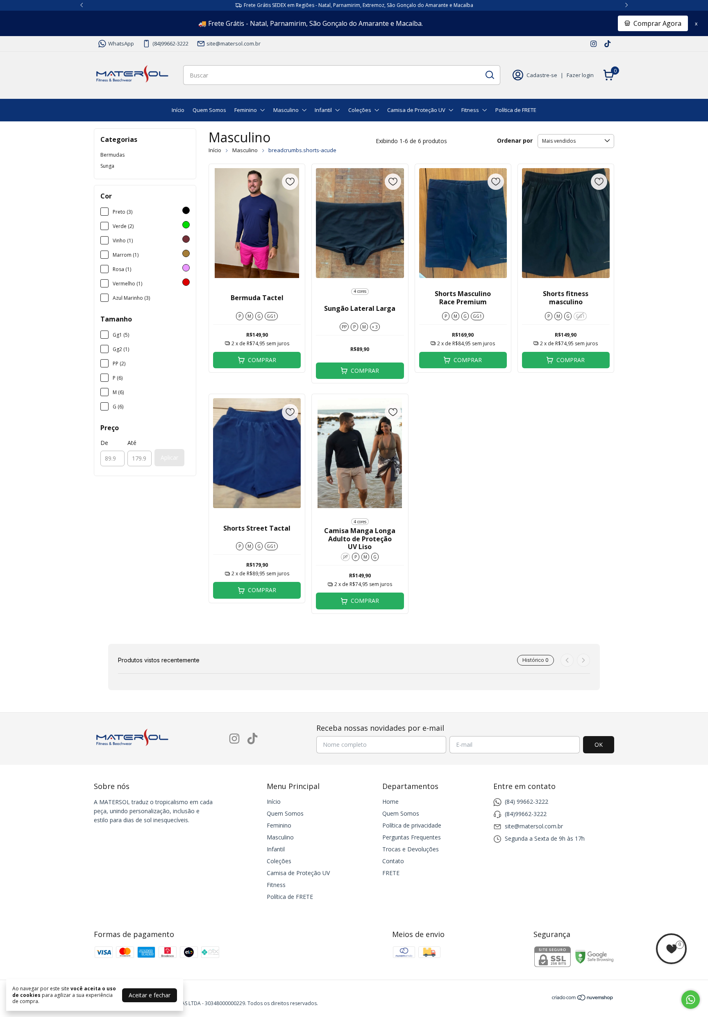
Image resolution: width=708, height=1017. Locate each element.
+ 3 (375, 327)
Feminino (245, 110)
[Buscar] (489, 74)
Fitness (470, 110)
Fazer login (580, 75)
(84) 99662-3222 (526, 801)
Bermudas (112, 154)
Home (390, 801)
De (104, 443)
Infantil (323, 110)
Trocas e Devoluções (410, 849)
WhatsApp (121, 43)
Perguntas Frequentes (411, 837)
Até (131, 443)
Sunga (107, 165)
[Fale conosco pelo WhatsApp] (690, 999)
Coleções (359, 110)
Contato (393, 861)
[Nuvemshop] (582, 999)
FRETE (390, 873)
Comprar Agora (657, 23)
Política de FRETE (515, 110)
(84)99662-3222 (170, 43)
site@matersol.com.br (233, 43)
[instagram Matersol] (593, 43)
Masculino (286, 110)
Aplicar (169, 457)
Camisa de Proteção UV (416, 110)
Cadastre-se (541, 75)
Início (178, 110)
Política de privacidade (411, 825)
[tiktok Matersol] (607, 43)
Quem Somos (209, 110)
